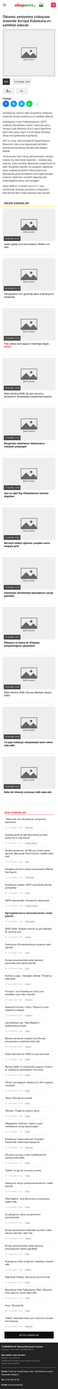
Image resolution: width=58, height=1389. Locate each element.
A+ (8, 91)
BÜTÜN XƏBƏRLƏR (29, 1335)
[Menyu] (4, 5)
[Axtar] (53, 5)
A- (22, 91)
